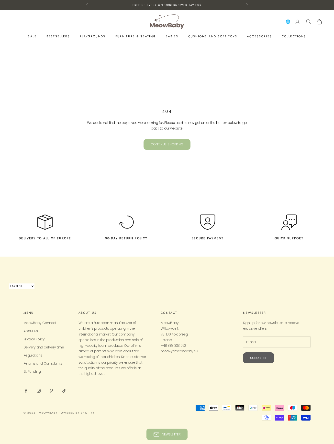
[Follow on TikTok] (64, 390)
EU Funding (32, 371)
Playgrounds (93, 36)
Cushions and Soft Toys (212, 36)
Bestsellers (58, 36)
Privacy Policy (34, 339)
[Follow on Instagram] (38, 390)
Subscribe (258, 358)
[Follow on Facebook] (25, 390)
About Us (30, 330)
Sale (32, 36)
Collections (294, 36)
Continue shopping (167, 144)
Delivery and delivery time (43, 347)
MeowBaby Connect (39, 322)
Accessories (259, 36)
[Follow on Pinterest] (51, 390)
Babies (172, 36)
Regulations (32, 355)
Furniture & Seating (135, 36)
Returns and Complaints (42, 363)
